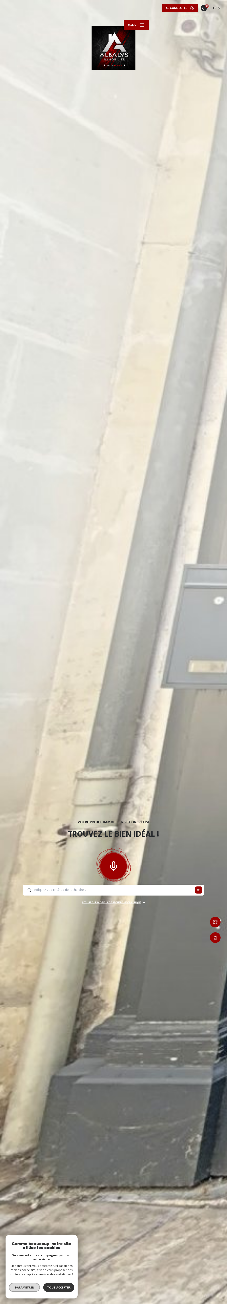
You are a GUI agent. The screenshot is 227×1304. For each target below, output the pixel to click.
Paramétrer (24, 1287)
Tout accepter (58, 1287)
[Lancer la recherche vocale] (113, 865)
